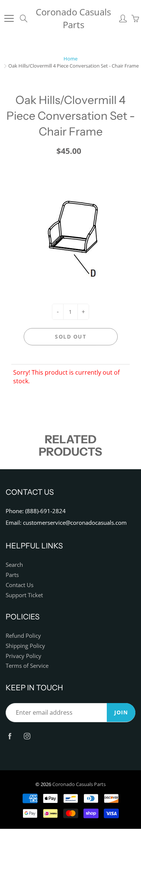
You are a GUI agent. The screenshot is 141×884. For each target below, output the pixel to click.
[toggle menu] (8, 18)
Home (70, 58)
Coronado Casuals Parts (73, 18)
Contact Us (19, 585)
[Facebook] (9, 736)
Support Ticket (24, 595)
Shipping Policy (25, 645)
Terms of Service (27, 665)
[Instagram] (26, 736)
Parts (12, 574)
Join (121, 712)
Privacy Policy (23, 656)
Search (14, 564)
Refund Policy (23, 635)
